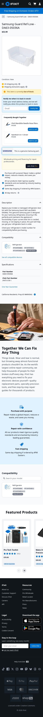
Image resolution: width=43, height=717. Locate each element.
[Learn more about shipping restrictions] (19, 84)
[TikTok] (3, 669)
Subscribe (35, 646)
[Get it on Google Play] (31, 628)
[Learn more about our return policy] (18, 193)
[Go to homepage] (13, 4)
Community (26, 589)
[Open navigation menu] (2, 4)
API (3, 604)
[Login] (40, 4)
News (24, 608)
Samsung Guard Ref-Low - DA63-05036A (22, 17)
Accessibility (6, 619)
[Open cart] (34, 4)
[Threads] (35, 669)
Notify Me (34, 108)
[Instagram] (17, 669)
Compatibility (7, 237)
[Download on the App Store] (31, 620)
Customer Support (9, 593)
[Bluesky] (30, 669)
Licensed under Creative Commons (21, 706)
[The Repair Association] (39, 669)
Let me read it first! (11, 650)
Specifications (8, 264)
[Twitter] (12, 669)
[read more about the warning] (35, 294)
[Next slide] (24, 570)
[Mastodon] (26, 669)
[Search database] (30, 4)
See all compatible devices (12, 257)
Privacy (4, 623)
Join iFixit (32, 166)
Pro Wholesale (27, 593)
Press (24, 604)
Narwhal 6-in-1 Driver (19, 135)
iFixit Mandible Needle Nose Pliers (24, 123)
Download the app (30, 615)
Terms (4, 627)
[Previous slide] (19, 570)
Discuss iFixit (7, 597)
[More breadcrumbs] (3, 16)
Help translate (19, 662)
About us (5, 589)
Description (7, 202)
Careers (5, 600)
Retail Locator (27, 597)
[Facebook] (8, 669)
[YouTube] (21, 669)
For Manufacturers (29, 600)
